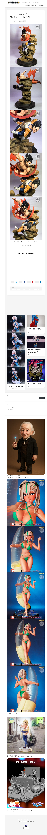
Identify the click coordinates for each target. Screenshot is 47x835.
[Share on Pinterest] (30, 282)
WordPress (25, 821)
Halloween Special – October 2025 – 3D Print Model (19, 811)
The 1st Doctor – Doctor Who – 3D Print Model (18, 477)
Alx (33, 821)
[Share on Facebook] (22, 282)
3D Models (9, 475)
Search (8, 395)
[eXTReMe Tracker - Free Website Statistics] (26, 826)
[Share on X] (14, 282)
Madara (20, 21)
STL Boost (19, 475)
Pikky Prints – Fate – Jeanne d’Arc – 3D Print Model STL (20, 756)
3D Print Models (14, 475)
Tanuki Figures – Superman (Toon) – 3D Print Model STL (35, 329)
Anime (24, 21)
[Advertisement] (26, 271)
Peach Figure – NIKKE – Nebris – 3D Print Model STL (20, 715)
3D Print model (27, 5)
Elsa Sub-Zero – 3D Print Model (16, 386)
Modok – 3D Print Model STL (35, 383)
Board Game (33, 5)
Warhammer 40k (41, 5)
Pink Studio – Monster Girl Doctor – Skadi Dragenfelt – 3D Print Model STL (35, 351)
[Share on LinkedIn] (38, 282)
